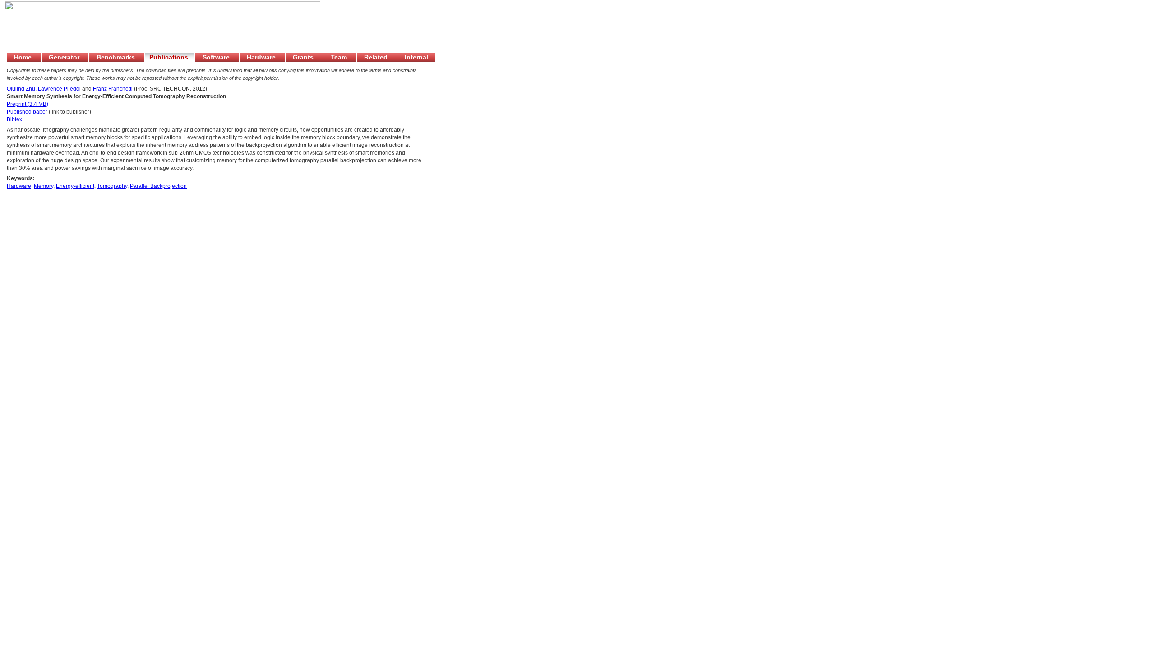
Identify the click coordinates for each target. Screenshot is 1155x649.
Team (340, 57)
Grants (304, 57)
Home (23, 57)
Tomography (112, 186)
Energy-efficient (75, 186)
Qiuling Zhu (21, 89)
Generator (65, 57)
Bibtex (14, 119)
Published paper (27, 112)
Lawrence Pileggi (59, 89)
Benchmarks (117, 57)
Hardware (262, 57)
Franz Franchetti (113, 89)
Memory (43, 186)
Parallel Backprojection (158, 186)
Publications (169, 57)
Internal (416, 57)
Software (217, 57)
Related (376, 57)
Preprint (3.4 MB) (27, 104)
